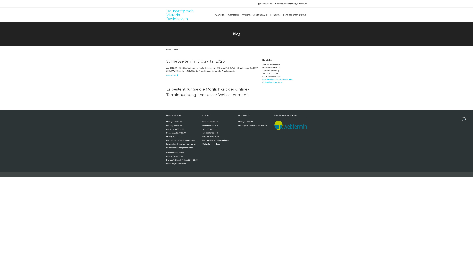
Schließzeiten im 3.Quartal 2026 (195, 61)
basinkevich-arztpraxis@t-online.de (292, 3)
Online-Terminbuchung (272, 82)
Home (168, 50)
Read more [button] (171, 75)
